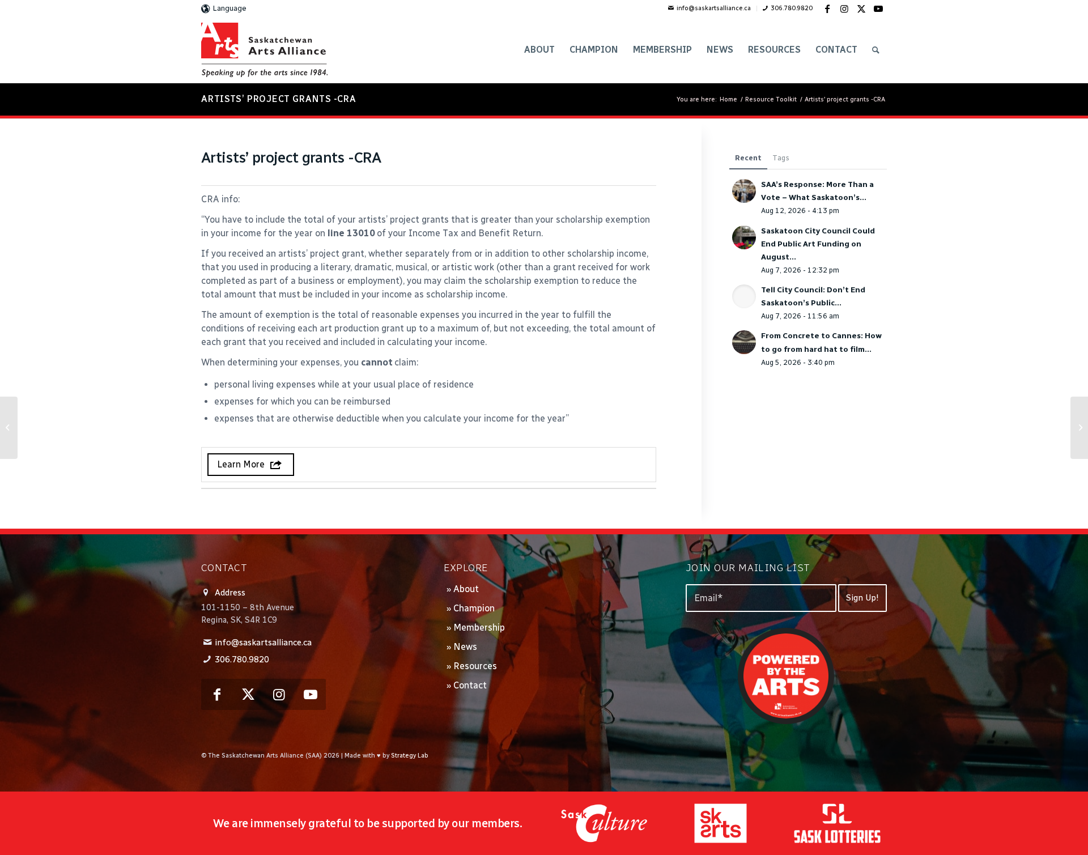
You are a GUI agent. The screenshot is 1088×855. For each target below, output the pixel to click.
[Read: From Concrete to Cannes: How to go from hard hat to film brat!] (744, 342)
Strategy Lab (409, 755)
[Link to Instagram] (844, 8)
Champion (474, 608)
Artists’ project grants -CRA (278, 98)
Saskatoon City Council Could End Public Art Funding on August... (818, 243)
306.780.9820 (792, 8)
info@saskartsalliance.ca (714, 8)
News (465, 646)
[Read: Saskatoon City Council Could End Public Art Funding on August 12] (744, 237)
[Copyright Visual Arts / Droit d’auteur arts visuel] (9, 428)
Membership (479, 627)
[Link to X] (861, 8)
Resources (475, 666)
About (466, 589)
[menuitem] (709, 8)
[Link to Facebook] (827, 8)
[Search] (876, 50)
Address (230, 593)
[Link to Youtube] (878, 8)
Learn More (241, 464)
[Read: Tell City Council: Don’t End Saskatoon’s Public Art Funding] (744, 296)
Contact (470, 685)
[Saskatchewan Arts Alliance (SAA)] (264, 50)
